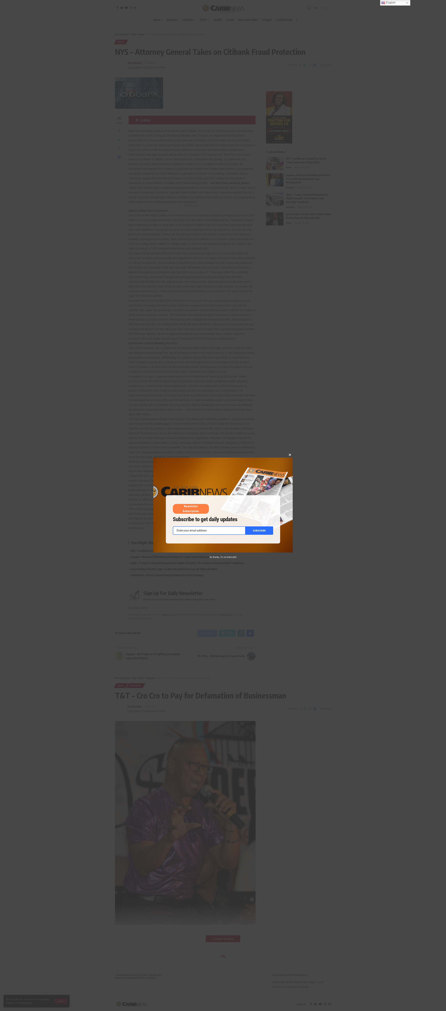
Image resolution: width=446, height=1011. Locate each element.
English (390, 2)
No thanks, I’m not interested (223, 557)
